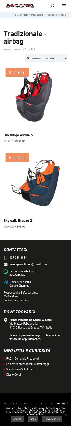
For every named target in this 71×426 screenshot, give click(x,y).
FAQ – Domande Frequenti (22, 359)
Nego (33, 419)
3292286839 (17, 275)
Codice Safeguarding (16, 300)
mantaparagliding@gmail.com (28, 264)
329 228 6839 (18, 258)
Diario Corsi (13, 375)
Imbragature (37, 14)
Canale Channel (19, 286)
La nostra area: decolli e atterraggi (27, 364)
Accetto (17, 419)
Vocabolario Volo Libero (20, 369)
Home (15, 14)
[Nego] (66, 415)
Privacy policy (52, 419)
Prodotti (24, 14)
